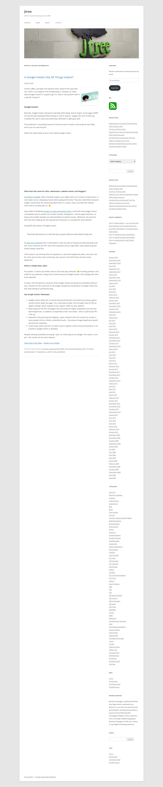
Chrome (112, 515)
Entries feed (113, 681)
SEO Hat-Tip (113, 598)
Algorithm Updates (115, 495)
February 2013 (114, 332)
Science (111, 581)
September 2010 (115, 412)
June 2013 (112, 323)
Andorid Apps (114, 501)
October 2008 (113, 469)
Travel (111, 641)
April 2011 (112, 392)
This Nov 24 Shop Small (117, 129)
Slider (111, 615)
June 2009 (112, 452)
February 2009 (114, 464)
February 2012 (114, 366)
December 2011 (114, 372)
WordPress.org (114, 687)
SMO (110, 624)
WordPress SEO (114, 661)
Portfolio (112, 572)
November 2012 (114, 340)
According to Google (32, 197)
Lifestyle (112, 552)
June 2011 (112, 386)
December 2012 (114, 338)
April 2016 (112, 292)
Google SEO (113, 544)
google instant (29, 352)
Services (27, 23)
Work (38, 23)
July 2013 (112, 320)
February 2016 (114, 297)
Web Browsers (114, 656)
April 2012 (112, 360)
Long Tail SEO (113, 555)
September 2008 (115, 472)
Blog (110, 507)
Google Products (115, 538)
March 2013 (113, 329)
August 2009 (113, 446)
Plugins (111, 570)
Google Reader (114, 541)
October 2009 (113, 441)
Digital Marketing (115, 521)
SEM (110, 587)
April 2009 (112, 458)
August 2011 (113, 383)
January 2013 (113, 335)
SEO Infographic (114, 601)
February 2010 (114, 429)
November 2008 (114, 466)
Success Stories (114, 630)
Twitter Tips (113, 650)
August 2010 (113, 415)
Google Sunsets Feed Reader (125, 234)
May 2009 (112, 455)
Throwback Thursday (116, 638)
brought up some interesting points (57, 211)
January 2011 (113, 401)
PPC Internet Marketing (73, 349)
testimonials (113, 633)
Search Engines (114, 584)
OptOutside (113, 567)
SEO (84, 349)
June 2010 (112, 418)
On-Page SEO (113, 564)
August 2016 (113, 283)
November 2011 (114, 375)
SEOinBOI (112, 610)
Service (111, 613)
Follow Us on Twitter (52, 343)
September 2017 (115, 272)
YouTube (112, 664)
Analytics (112, 498)
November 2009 (114, 438)
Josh (110, 223)
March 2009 (113, 461)
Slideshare (112, 618)
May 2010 (112, 421)
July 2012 (112, 352)
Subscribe (114, 88)
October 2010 (113, 409)
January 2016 (113, 300)
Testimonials (113, 635)
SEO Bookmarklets (115, 595)
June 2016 (112, 289)
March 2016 (113, 295)
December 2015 (114, 303)
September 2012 (115, 346)
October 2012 (113, 343)
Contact (58, 23)
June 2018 (112, 266)
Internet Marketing (115, 547)
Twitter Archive (114, 647)
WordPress (113, 658)
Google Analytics (115, 535)
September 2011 (115, 381)
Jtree (28, 11)
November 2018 (114, 260)
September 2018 (115, 263)
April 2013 (112, 326)
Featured (112, 532)
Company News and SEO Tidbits (53, 349)
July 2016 (112, 286)
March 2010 (113, 426)
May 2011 (112, 389)
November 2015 (114, 306)
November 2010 (114, 406)
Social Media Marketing (117, 627)
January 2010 (113, 432)
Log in (111, 678)
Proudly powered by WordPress (45, 777)
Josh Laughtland (59, 352)
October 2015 (113, 309)
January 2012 (113, 369)
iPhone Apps (113, 550)
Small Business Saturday (117, 621)
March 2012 (113, 363)
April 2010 (112, 424)
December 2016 (114, 277)
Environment (113, 527)
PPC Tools (112, 578)
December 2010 (114, 403)
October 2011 (113, 378)
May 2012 (112, 358)
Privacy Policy (28, 777)
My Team (112, 558)
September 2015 (115, 312)
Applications (113, 504)
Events (111, 529)
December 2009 (114, 435)
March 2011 (113, 395)
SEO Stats (112, 604)
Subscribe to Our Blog (33, 343)
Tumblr (111, 644)
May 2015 (112, 315)
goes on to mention (34, 243)
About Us (112, 492)
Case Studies (113, 512)
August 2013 (113, 318)
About (47, 23)
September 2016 (115, 280)
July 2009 (112, 449)
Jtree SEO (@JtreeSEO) (116, 229)
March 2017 (113, 275)
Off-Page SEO (113, 561)
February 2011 (114, 398)
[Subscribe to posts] (113, 109)
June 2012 (112, 355)
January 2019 (113, 257)
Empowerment (114, 524)
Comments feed (114, 684)
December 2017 (114, 269)
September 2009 (115, 444)
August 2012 (113, 349)
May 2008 (112, 478)
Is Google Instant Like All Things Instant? (49, 77)
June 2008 (112, 475)
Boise (111, 509)
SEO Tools (112, 607)
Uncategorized (114, 653)
